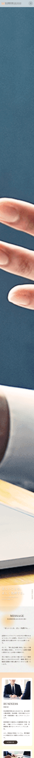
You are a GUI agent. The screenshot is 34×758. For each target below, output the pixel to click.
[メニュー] (31, 3)
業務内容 (11, 742)
